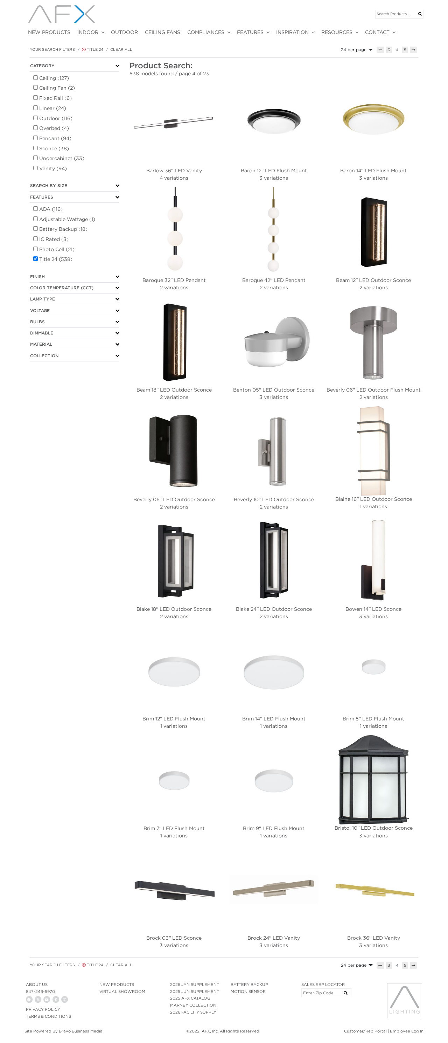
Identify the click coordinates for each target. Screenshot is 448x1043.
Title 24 (94, 49)
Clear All (121, 49)
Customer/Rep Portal (365, 1031)
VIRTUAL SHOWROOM (122, 991)
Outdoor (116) (55, 118)
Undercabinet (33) (61, 158)
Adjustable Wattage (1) (67, 219)
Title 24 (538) (55, 259)
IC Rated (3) (54, 239)
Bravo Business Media (81, 1031)
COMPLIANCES (205, 32)
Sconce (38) (54, 148)
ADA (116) (51, 209)
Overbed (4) (54, 128)
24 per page (353, 49)
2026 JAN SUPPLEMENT (194, 984)
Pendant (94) (55, 138)
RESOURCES (336, 32)
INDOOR (87, 32)
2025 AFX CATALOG (190, 998)
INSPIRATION (292, 32)
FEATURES (250, 32)
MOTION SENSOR (248, 991)
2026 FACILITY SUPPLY (193, 1012)
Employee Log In (407, 1031)
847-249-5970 (40, 991)
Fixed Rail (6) (55, 98)
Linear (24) (52, 108)
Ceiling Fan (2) (57, 88)
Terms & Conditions (48, 1016)
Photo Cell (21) (57, 249)
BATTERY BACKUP (249, 984)
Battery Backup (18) (63, 229)
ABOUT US (37, 984)
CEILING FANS (162, 32)
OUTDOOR (124, 32)
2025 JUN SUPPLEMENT (194, 991)
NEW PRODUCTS (49, 32)
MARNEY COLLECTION (193, 1005)
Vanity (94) (53, 168)
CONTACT (377, 32)
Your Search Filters (52, 49)
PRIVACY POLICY (43, 1009)
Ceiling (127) (54, 78)
